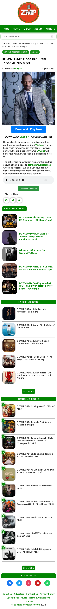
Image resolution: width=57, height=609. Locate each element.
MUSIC (16, 28)
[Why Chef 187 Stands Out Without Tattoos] (9, 260)
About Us (7, 594)
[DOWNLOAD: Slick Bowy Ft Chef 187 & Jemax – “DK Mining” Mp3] (9, 227)
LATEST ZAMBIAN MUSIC (23, 43)
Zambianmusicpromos (39, 164)
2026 (43, 604)
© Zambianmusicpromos (25, 604)
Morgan (18, 68)
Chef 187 (24, 136)
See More (28, 391)
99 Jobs (39, 144)
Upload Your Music (17, 597)
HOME (6, 28)
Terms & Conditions (39, 597)
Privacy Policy (47, 594)
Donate (29, 601)
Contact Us (32, 594)
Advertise (19, 594)
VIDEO (27, 28)
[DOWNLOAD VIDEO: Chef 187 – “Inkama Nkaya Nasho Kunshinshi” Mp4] (9, 244)
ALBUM (38, 28)
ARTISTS (50, 28)
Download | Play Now (28, 129)
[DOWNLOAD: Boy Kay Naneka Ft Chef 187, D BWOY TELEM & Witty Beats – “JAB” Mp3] (9, 293)
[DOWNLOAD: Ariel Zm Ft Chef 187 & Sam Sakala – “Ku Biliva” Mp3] (9, 277)
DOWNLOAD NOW (28, 188)
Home (7, 43)
